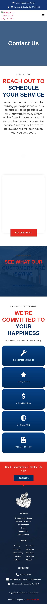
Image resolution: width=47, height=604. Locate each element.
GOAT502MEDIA (32, 600)
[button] (43, 15)
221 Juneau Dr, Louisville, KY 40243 (25, 7)
